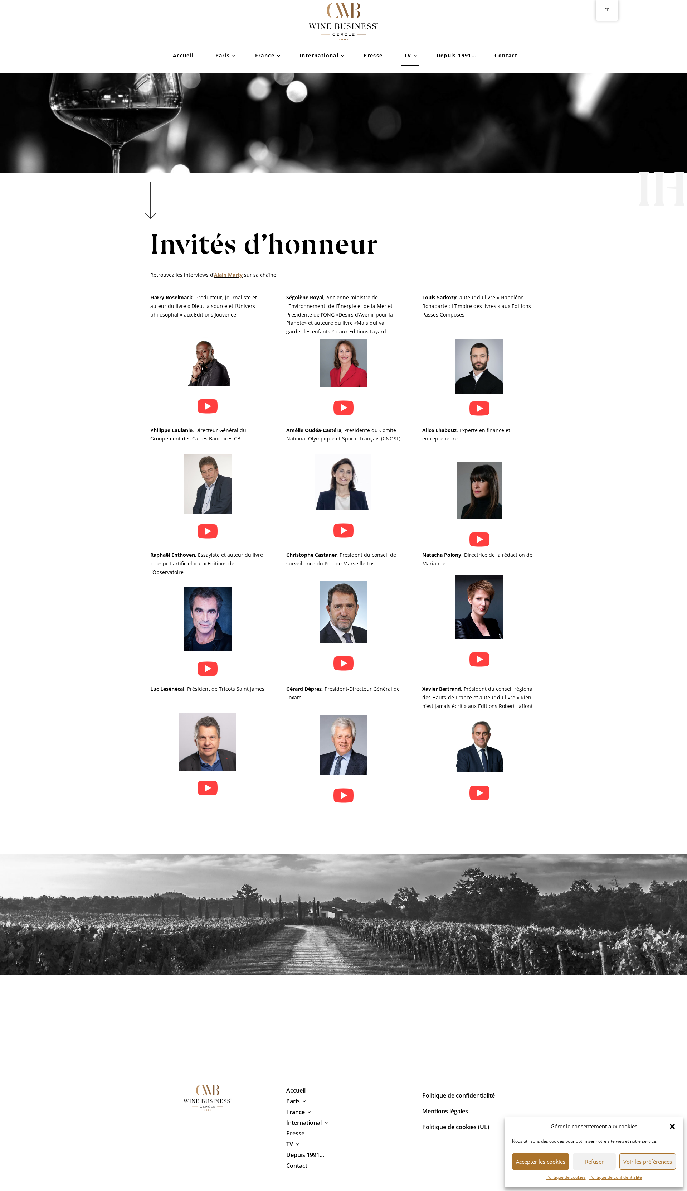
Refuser (594, 1161)
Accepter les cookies (540, 1161)
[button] (672, 1126)
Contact (505, 55)
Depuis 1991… (457, 55)
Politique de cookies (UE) (455, 1127)
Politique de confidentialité (615, 1177)
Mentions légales (445, 1112)
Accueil (183, 55)
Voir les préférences (647, 1161)
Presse (373, 55)
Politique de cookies (566, 1177)
